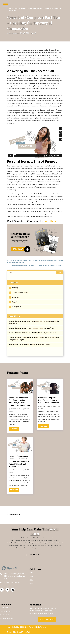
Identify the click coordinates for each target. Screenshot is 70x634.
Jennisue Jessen (14, 33)
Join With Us (34, 555)
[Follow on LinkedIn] (7, 590)
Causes (32, 576)
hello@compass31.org (12, 582)
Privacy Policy (26, 632)
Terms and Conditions (14, 632)
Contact (32, 583)
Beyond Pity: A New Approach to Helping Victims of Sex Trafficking (30, 344)
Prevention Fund (5, 608)
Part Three (50, 221)
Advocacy (15, 288)
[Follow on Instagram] (13, 590)
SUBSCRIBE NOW (47, 619)
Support (33, 33)
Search (59, 272)
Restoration (15, 297)
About (31, 580)
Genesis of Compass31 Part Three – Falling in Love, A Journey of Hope (31, 328)
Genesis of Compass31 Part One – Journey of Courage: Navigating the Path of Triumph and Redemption (34, 339)
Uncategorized (16, 307)
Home (31, 572)
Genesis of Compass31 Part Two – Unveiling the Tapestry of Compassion (32, 333)
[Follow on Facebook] (2, 590)
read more (14, 429)
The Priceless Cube (6, 618)
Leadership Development (20, 292)
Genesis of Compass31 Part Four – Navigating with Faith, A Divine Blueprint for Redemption (34, 322)
